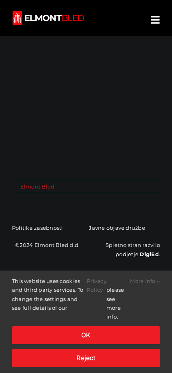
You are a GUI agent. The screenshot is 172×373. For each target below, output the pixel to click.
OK (85, 335)
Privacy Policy (96, 285)
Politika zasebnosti (37, 228)
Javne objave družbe (117, 228)
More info (143, 281)
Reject (85, 358)
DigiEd (149, 254)
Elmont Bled (37, 186)
